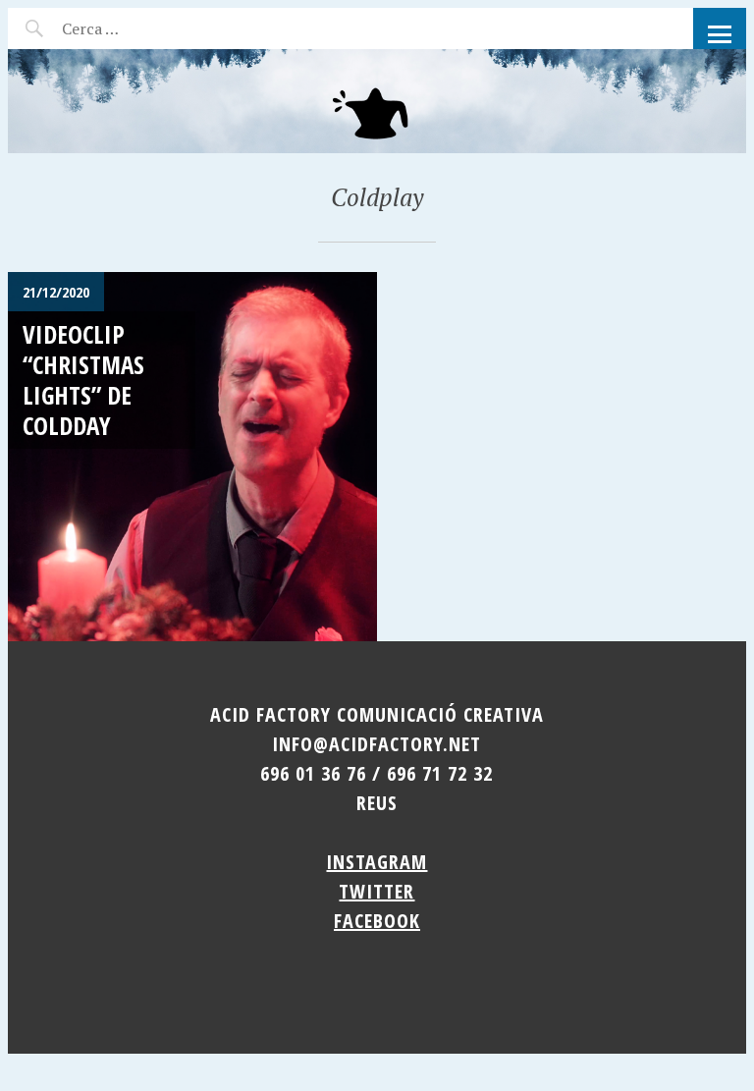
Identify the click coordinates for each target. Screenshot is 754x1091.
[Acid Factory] (377, 101)
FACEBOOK (377, 920)
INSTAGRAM (376, 861)
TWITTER (376, 891)
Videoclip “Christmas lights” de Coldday (83, 380)
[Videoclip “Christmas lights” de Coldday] (192, 456)
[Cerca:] (143, 28)
